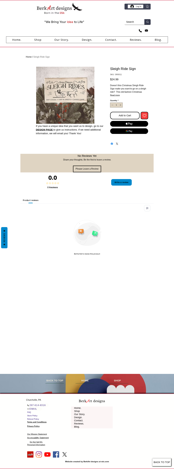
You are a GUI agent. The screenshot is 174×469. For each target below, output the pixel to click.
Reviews (4, 237)
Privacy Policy (33, 426)
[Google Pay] (129, 131)
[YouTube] (47, 454)
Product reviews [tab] (30, 200)
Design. (78, 417)
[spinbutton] (116, 105)
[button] (147, 6)
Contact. (78, 420)
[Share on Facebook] (112, 143)
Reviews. (79, 423)
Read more (115, 95)
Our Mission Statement (37, 434)
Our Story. (79, 414)
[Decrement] (112, 105)
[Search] (147, 22)
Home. (77, 408)
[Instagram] (39, 454)
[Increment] (120, 105)
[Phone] (140, 31)
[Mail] (146, 30)
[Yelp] (30, 454)
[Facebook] (56, 454)
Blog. (77, 426)
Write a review (121, 182)
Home (29, 57)
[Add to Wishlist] (144, 115)
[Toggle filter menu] (147, 208)
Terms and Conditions (36, 422)
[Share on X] (117, 143)
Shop (77, 411)
